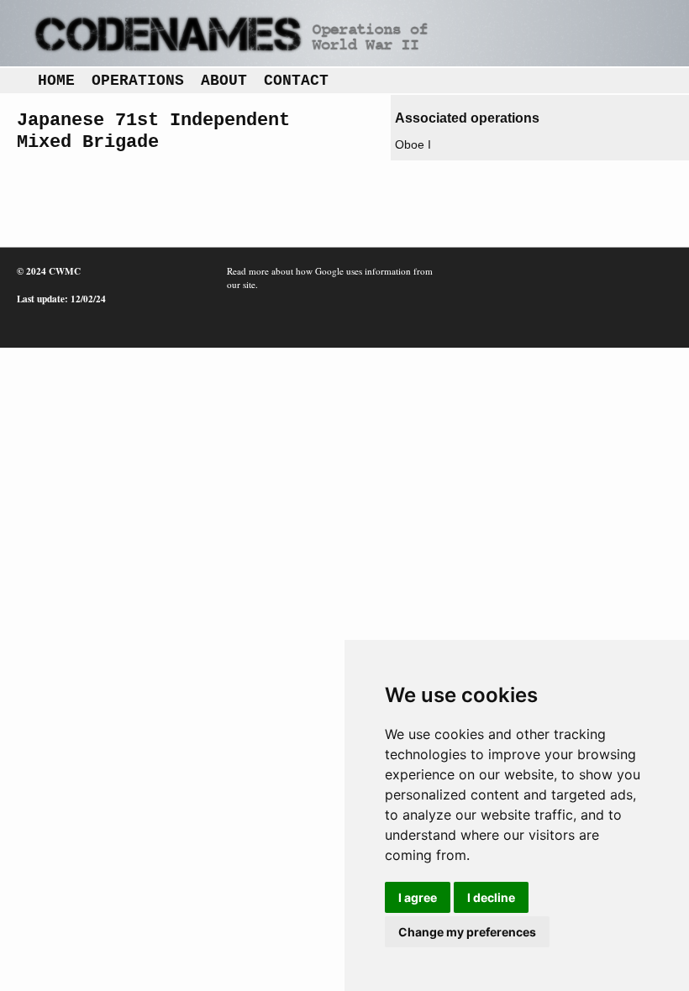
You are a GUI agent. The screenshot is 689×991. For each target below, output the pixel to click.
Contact (296, 80)
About (224, 80)
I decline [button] (491, 897)
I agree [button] (417, 897)
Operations (138, 80)
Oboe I (413, 144)
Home (56, 80)
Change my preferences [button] (467, 932)
